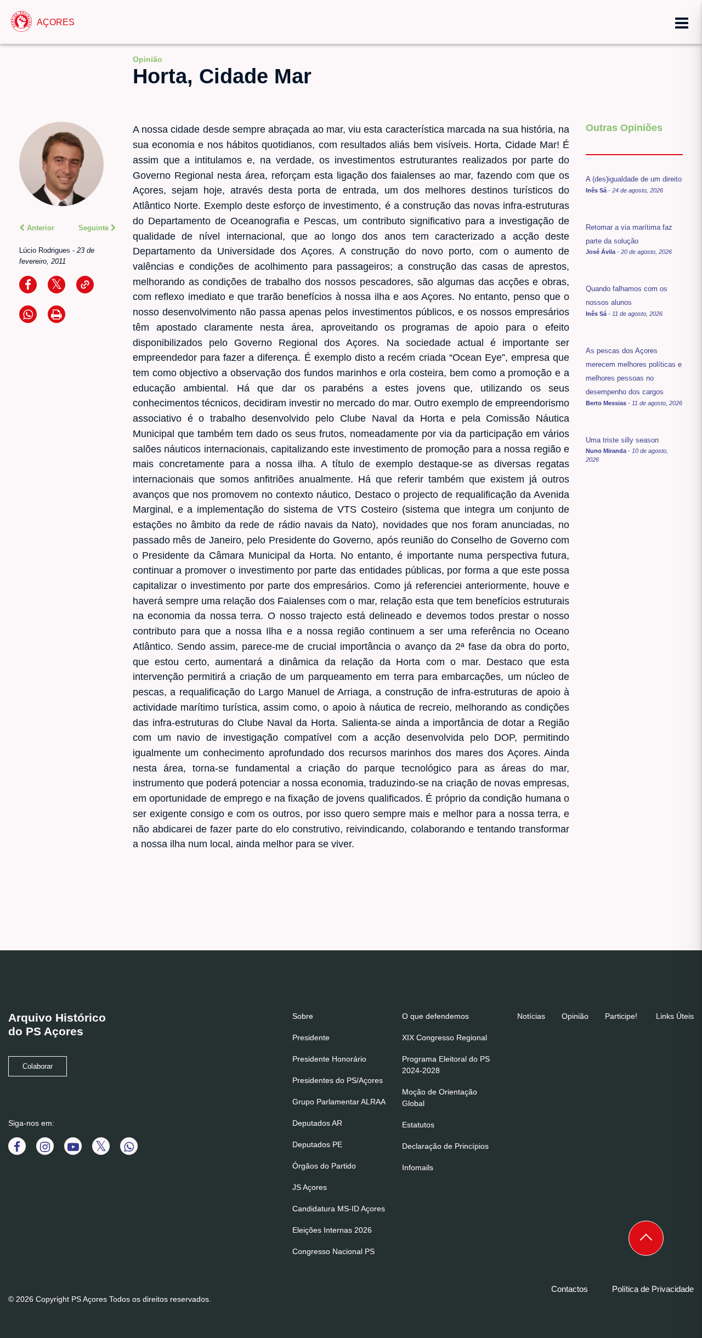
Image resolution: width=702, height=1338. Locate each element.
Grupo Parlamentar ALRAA (339, 1101)
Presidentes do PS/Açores (337, 1080)
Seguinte (94, 228)
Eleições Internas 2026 (332, 1230)
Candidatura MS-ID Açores (338, 1208)
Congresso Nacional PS (333, 1251)
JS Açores (309, 1187)
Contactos (569, 1289)
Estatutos (418, 1124)
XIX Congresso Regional (444, 1037)
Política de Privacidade (653, 1289)
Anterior (39, 228)
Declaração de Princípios (445, 1146)
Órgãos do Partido (324, 1165)
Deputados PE (317, 1144)
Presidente (311, 1037)
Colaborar (37, 1066)
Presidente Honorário (329, 1058)
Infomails (417, 1167)
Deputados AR (317, 1123)
